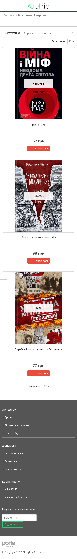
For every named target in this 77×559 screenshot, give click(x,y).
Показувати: (58, 41)
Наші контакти (13, 469)
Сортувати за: (13, 33)
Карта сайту (11, 433)
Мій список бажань (16, 497)
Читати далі (40, 148)
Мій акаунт (11, 488)
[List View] (10, 41)
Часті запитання (14, 453)
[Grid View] (4, 41)
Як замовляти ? (13, 461)
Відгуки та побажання (17, 425)
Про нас (9, 417)
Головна (9, 15)
